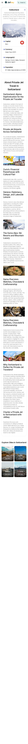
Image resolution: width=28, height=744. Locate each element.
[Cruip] (9, 2)
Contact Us (22, 2)
